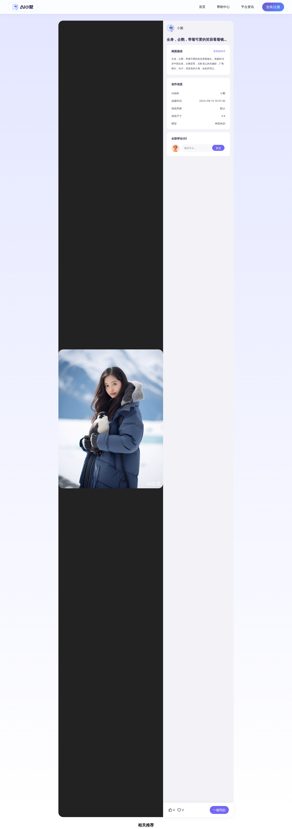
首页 (202, 7)
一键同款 (219, 810)
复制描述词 (219, 51)
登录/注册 (273, 7)
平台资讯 (247, 7)
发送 (218, 148)
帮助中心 (223, 7)
